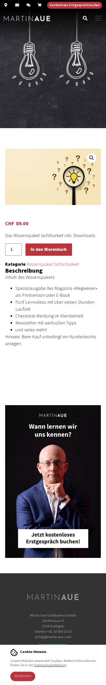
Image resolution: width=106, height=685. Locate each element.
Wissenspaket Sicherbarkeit (52, 264)
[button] (85, 18)
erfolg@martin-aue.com (53, 637)
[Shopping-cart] (39, 5)
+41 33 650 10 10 (59, 631)
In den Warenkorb (49, 249)
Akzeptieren (22, 676)
